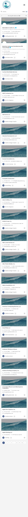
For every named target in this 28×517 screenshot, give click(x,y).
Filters (23, 11)
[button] (24, 5)
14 (22, 442)
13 (19, 442)
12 (16, 442)
